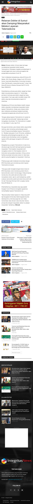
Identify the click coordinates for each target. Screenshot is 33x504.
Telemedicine (5, 214)
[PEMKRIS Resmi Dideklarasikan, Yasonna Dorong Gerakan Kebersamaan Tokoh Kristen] (6, 262)
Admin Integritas (6, 33)
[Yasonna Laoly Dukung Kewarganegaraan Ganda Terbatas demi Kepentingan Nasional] (6, 270)
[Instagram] (14, 490)
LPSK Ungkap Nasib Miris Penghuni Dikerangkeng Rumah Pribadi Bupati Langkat (20, 411)
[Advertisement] (16, 437)
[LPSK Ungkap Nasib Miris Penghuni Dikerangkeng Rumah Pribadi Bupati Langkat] (6, 412)
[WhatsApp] (14, 36)
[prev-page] (2, 276)
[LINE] (22, 36)
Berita (7, 14)
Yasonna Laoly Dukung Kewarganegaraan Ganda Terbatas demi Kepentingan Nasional (21, 269)
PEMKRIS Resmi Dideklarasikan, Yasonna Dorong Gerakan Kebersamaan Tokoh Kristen (21, 261)
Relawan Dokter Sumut (21, 212)
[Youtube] (22, 490)
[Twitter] (11, 36)
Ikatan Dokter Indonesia (17, 210)
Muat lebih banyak (16, 352)
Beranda (3, 14)
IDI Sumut (8, 210)
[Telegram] (18, 36)
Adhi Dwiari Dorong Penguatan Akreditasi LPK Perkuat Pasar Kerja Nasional (20, 253)
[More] (21, 221)
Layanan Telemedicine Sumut (8, 212)
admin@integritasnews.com (15, 479)
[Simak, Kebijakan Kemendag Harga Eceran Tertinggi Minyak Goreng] (6, 420)
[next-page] (5, 276)
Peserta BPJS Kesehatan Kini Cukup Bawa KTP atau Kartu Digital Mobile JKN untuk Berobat (21, 337)
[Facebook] (7, 36)
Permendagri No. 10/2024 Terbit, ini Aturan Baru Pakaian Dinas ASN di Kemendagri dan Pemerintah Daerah (20, 346)
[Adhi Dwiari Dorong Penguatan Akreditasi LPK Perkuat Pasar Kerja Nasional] (6, 254)
